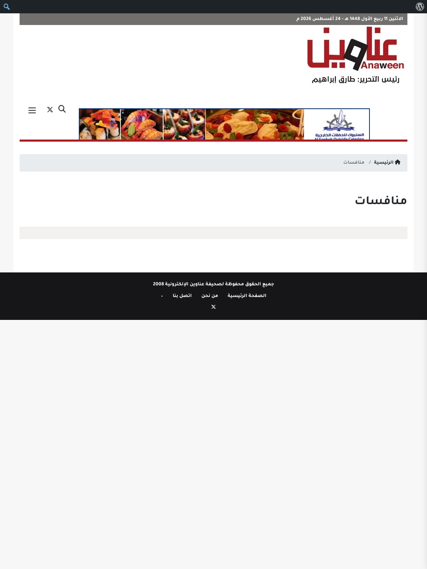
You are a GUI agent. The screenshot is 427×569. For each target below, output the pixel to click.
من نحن (209, 296)
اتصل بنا (182, 296)
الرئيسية (384, 162)
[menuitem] (419, 6)
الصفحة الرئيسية (247, 296)
